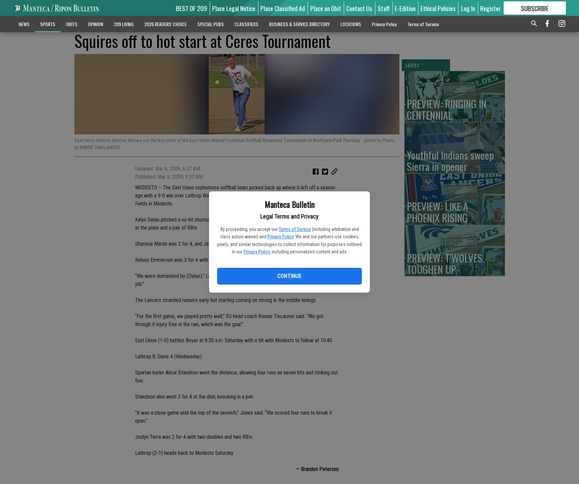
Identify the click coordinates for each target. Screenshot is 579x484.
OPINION (95, 23)
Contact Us (359, 8)
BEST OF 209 (191, 8)
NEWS (24, 23)
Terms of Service (295, 229)
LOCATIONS (350, 23)
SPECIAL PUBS (210, 23)
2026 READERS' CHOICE (165, 23)
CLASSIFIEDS (246, 23)
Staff (384, 8)
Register (490, 8)
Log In (468, 8)
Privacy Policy (280, 236)
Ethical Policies (438, 8)
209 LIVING (124, 23)
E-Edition (405, 8)
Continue (289, 276)
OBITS (71, 23)
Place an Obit (325, 8)
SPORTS (47, 23)
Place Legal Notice (233, 8)
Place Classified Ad (282, 8)
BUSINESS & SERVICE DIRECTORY (299, 23)
